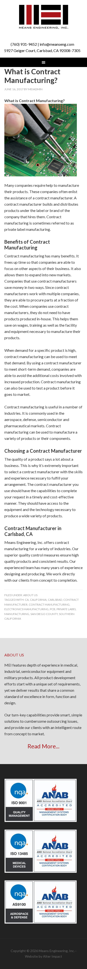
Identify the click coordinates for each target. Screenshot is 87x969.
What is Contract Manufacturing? (32, 75)
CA (27, 599)
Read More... (43, 746)
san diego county (44, 614)
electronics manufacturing (26, 609)
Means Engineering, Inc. (43, 17)
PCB (52, 609)
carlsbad (55, 599)
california (38, 599)
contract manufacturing (49, 604)
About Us (30, 595)
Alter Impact (52, 956)
